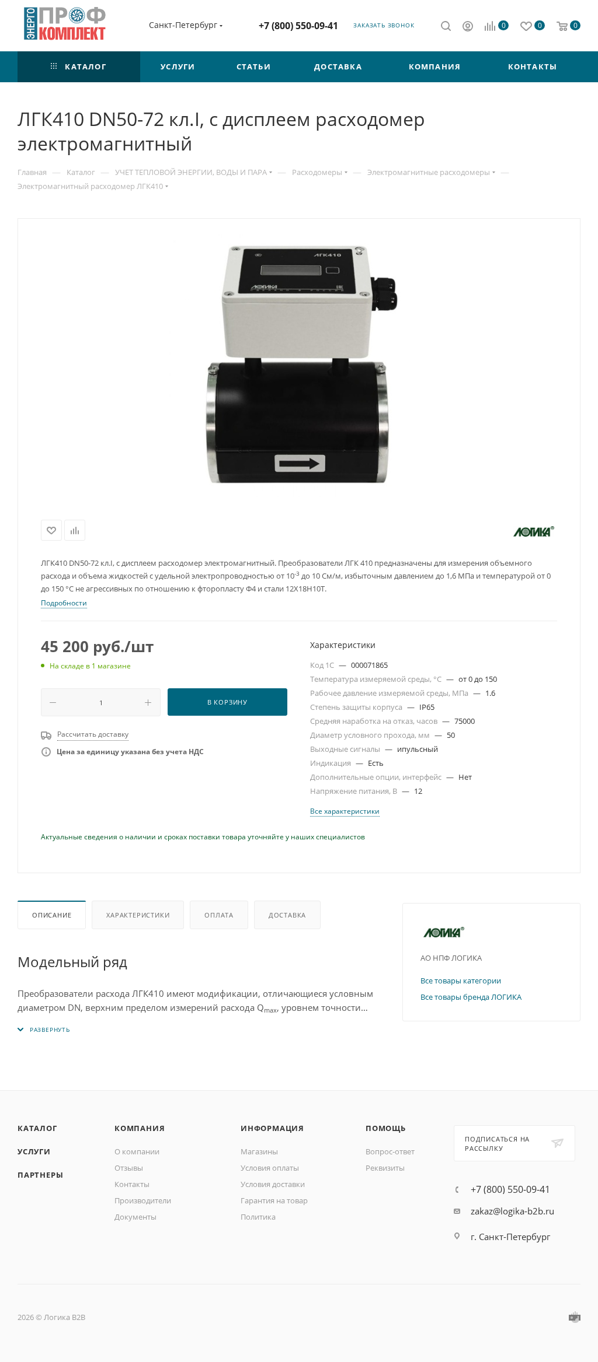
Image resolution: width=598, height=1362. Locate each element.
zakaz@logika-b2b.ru (512, 1211)
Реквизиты (385, 1168)
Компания (139, 1128)
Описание (51, 915)
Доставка (287, 915)
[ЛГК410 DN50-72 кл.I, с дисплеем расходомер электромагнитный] (299, 365)
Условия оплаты (270, 1168)
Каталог (37, 1128)
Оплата (219, 915)
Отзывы (128, 1168)
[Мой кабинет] (468, 27)
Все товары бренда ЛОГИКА (470, 997)
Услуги (34, 1151)
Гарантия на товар (274, 1200)
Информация (272, 1128)
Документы (135, 1217)
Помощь (386, 1128)
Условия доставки (273, 1184)
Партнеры (40, 1175)
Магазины (259, 1151)
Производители (142, 1200)
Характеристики (137, 915)
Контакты (132, 1184)
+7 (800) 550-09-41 (298, 25)
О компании (136, 1151)
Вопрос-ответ (390, 1151)
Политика (258, 1217)
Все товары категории (460, 980)
